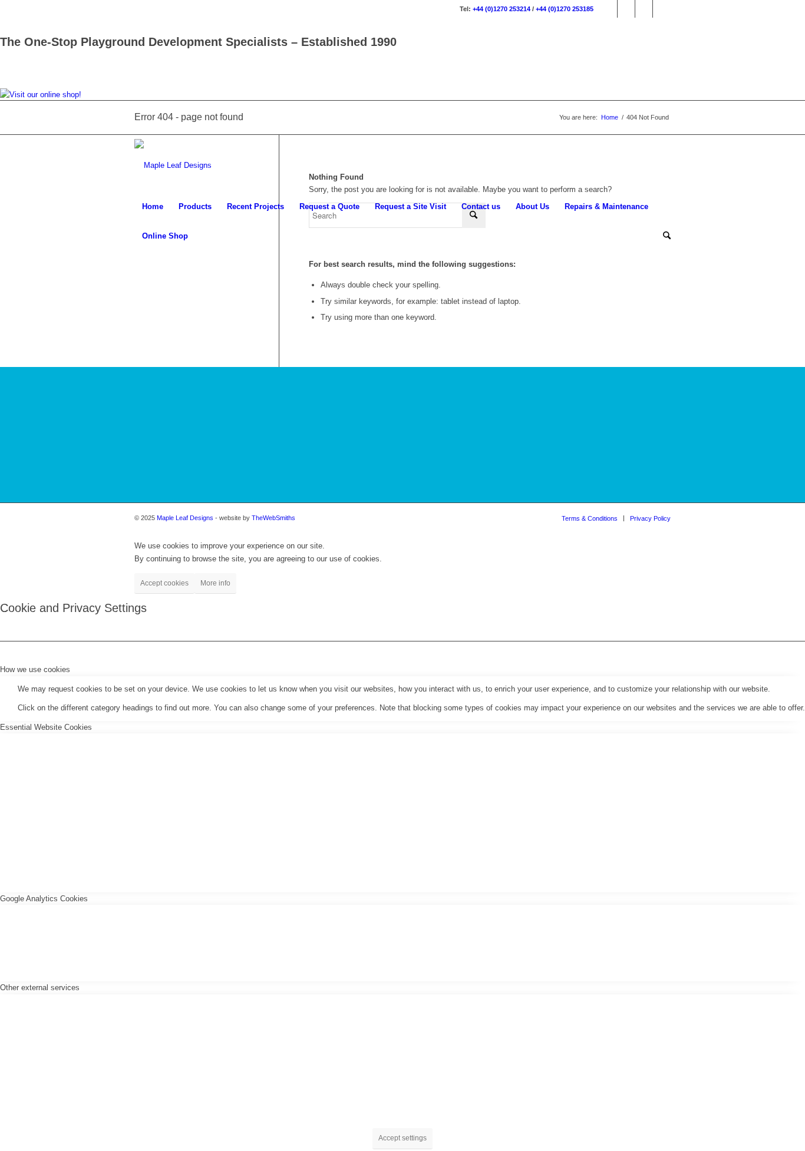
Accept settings (402, 1138)
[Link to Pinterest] (662, 9)
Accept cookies (164, 583)
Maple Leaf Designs (185, 517)
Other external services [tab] (40, 987)
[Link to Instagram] (626, 9)
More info (215, 583)
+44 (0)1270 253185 (564, 8)
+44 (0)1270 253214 (501, 8)
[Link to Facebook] (608, 9)
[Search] (663, 236)
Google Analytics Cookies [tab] (44, 898)
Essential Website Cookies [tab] (46, 727)
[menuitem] (152, 206)
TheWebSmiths (273, 517)
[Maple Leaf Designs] (173, 165)
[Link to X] (643, 9)
